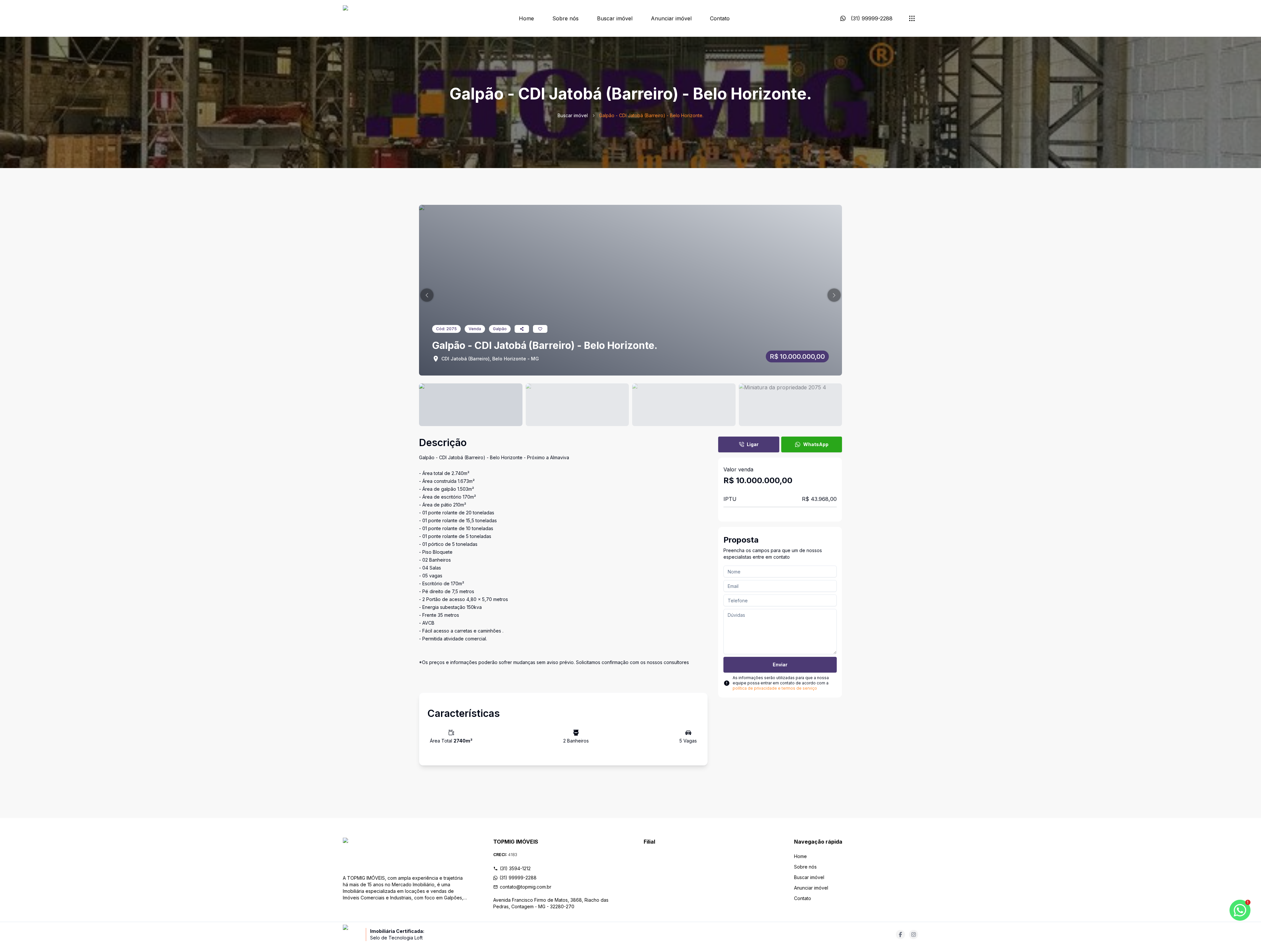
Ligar (753, 444)
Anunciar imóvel (671, 18)
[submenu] (912, 18)
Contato (720, 18)
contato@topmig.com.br (525, 887)
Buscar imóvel (614, 18)
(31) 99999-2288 (518, 877)
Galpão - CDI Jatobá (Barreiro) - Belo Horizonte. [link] (651, 115)
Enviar (780, 664)
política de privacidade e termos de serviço (775, 688)
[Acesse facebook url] (900, 934)
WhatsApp (816, 444)
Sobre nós (565, 18)
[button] (426, 295)
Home (526, 18)
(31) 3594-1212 (515, 868)
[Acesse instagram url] (913, 934)
